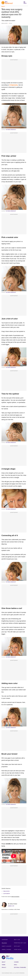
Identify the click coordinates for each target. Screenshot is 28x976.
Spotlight (17, 946)
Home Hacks (17, 949)
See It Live (17, 939)
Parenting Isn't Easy (20, 943)
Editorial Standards (15, 896)
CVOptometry (13, 85)
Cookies (16, 962)
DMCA (15, 964)
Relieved (4, 943)
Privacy (4, 967)
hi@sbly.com (11, 905)
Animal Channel (6, 949)
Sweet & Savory (6, 946)
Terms (3, 964)
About (3, 962)
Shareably (5, 939)
